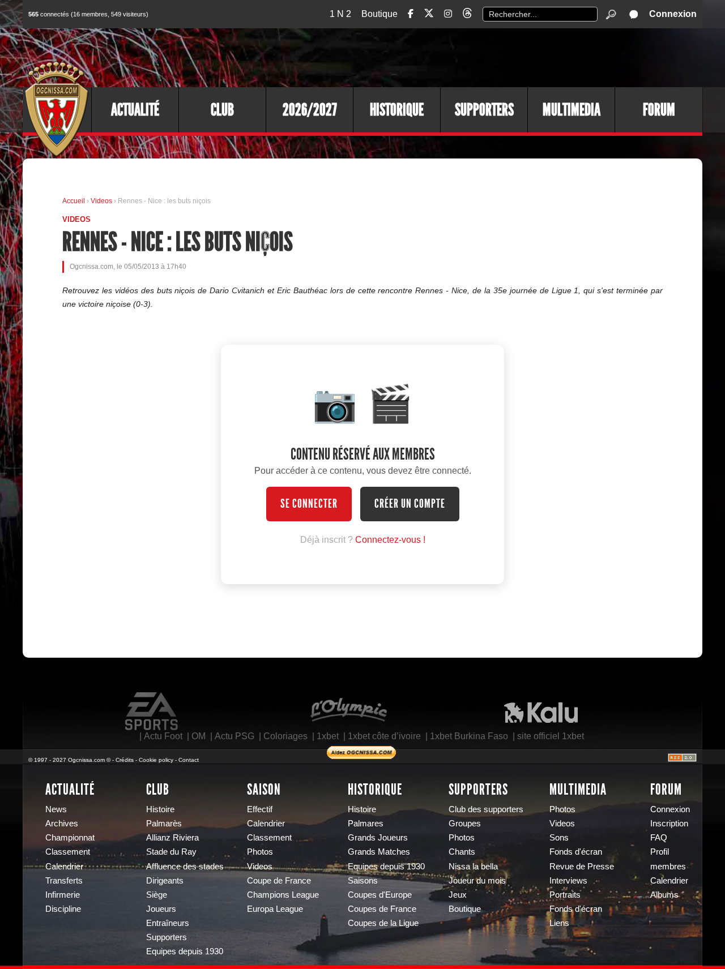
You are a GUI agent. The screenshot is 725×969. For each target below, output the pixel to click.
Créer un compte (409, 503)
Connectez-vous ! (390, 539)
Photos (260, 851)
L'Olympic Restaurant (348, 711)
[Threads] (467, 15)
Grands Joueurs (378, 837)
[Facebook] (410, 14)
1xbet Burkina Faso (469, 736)
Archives (61, 823)
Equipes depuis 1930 (184, 951)
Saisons (363, 880)
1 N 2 (340, 14)
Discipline (63, 909)
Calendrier (64, 866)
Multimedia (571, 110)
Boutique (379, 14)
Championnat (70, 837)
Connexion (673, 14)
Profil (659, 851)
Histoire (160, 809)
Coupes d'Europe (380, 894)
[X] (429, 15)
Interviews (568, 880)
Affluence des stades (185, 866)
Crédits (125, 760)
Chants (462, 851)
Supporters (484, 110)
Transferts (64, 880)
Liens (559, 923)
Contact (188, 760)
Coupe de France (279, 880)
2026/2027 (310, 110)
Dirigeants (165, 880)
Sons (559, 837)
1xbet (328, 736)
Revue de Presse (581, 866)
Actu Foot (163, 736)
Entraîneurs (167, 923)
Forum (659, 110)
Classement (67, 851)
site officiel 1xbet (550, 736)
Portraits (565, 894)
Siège (156, 894)
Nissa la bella (473, 866)
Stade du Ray (171, 851)
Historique (397, 110)
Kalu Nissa (541, 711)
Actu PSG (234, 736)
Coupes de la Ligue (383, 923)
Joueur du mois (477, 880)
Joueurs (161, 909)
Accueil (73, 201)
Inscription (669, 823)
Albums (664, 894)
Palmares (365, 823)
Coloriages (285, 736)
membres (668, 866)
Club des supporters (486, 809)
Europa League (275, 909)
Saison (264, 790)
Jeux (458, 894)
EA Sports (152, 711)
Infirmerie (62, 894)
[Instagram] (448, 14)
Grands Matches (379, 851)
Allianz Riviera (172, 837)
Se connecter (309, 503)
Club (222, 110)
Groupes (465, 823)
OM (198, 736)
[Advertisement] (495, 56)
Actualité (135, 110)
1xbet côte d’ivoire (384, 736)
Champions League (283, 894)
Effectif (259, 809)
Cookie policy (156, 760)
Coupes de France (382, 909)
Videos (102, 201)
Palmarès (164, 823)
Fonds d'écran (575, 851)
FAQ (658, 837)
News (56, 809)
